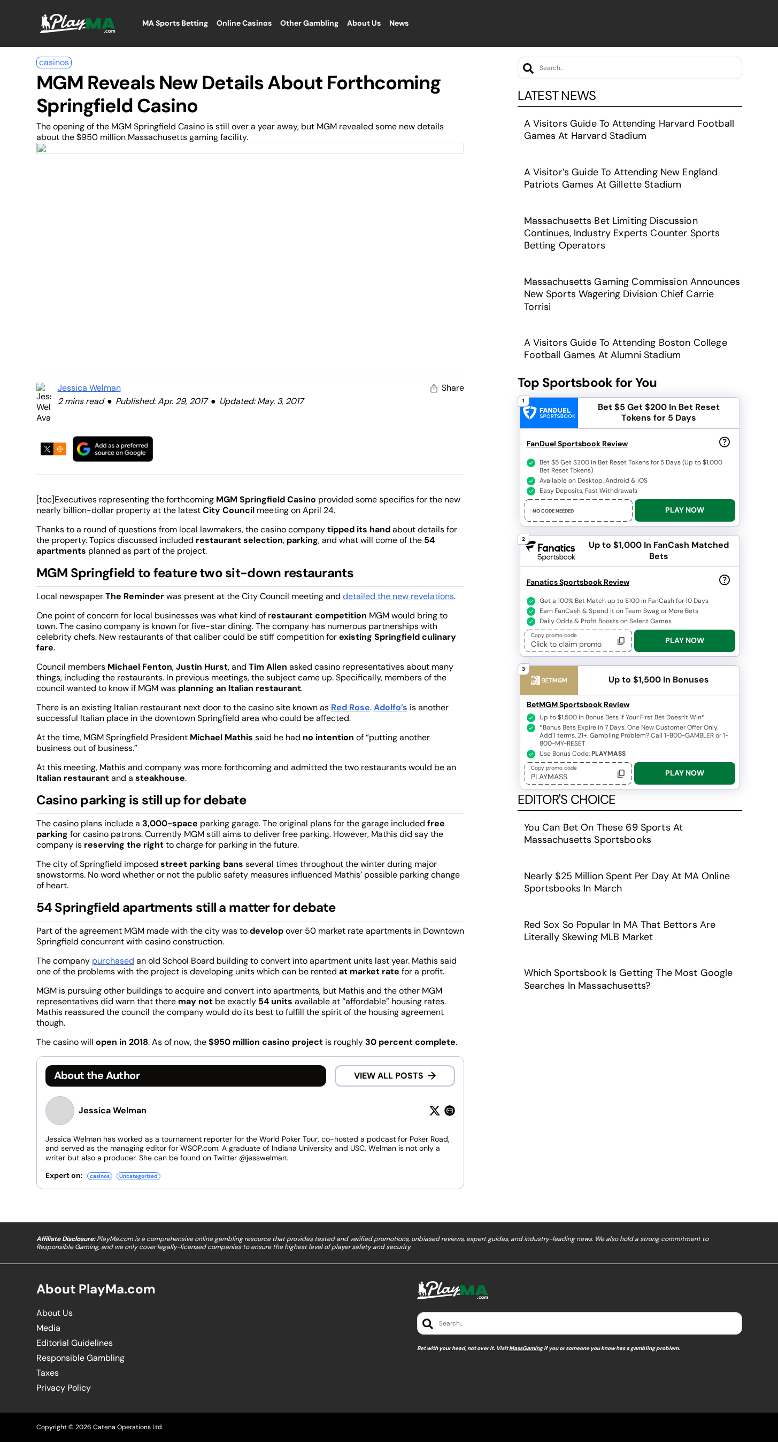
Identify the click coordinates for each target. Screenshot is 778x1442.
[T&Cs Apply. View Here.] (724, 441)
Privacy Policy (63, 1388)
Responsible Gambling (80, 1358)
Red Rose (350, 707)
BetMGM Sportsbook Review (578, 704)
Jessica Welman (89, 387)
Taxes (47, 1373)
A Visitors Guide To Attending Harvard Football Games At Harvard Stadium (629, 129)
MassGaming (526, 1348)
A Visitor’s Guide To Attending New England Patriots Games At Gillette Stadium (621, 178)
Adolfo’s (390, 707)
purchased (113, 960)
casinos (54, 62)
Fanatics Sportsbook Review (578, 582)
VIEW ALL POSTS (388, 1075)
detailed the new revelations (398, 596)
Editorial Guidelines (74, 1343)
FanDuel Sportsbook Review (577, 443)
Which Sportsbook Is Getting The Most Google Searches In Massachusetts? (628, 978)
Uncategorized (138, 1176)
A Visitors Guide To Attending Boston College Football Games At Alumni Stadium (625, 348)
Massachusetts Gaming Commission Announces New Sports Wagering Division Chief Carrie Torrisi (632, 294)
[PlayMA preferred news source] (113, 448)
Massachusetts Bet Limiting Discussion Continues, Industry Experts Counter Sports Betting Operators (622, 233)
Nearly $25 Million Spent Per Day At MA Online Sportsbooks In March (627, 882)
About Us (54, 1313)
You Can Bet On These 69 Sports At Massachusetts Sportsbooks (603, 833)
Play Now (684, 510)
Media (48, 1328)
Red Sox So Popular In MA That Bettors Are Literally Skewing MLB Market (620, 930)
